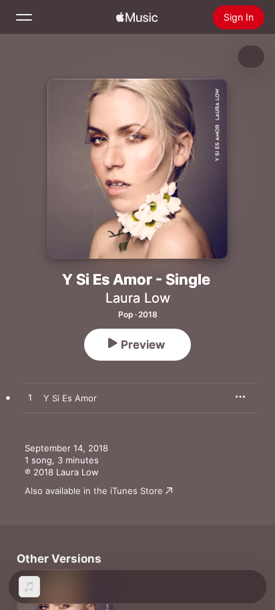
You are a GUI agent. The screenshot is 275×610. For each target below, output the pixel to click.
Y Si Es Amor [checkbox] (70, 398)
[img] (137, 17)
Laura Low (137, 298)
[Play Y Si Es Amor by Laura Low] (30, 398)
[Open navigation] (24, 17)
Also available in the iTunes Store (94, 490)
